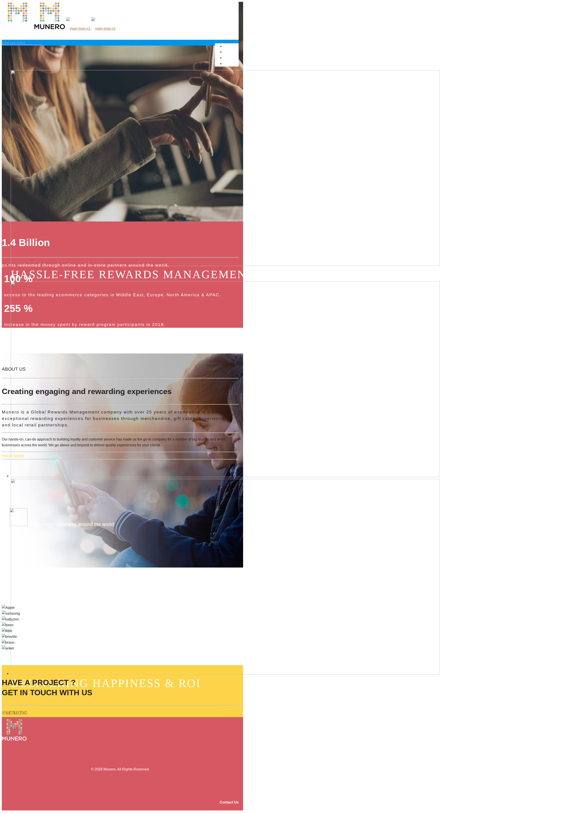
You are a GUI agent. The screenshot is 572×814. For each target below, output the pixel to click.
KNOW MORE (13, 456)
